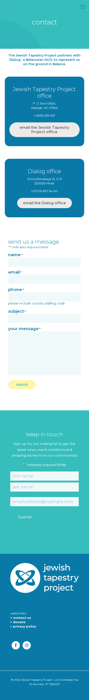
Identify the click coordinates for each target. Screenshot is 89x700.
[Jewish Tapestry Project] (13, 8)
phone (16, 290)
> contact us (20, 617)
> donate (17, 622)
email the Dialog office (44, 203)
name (15, 255)
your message (24, 329)
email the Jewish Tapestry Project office (44, 129)
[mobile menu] (83, 7)
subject (17, 311)
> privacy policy (23, 626)
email (15, 272)
